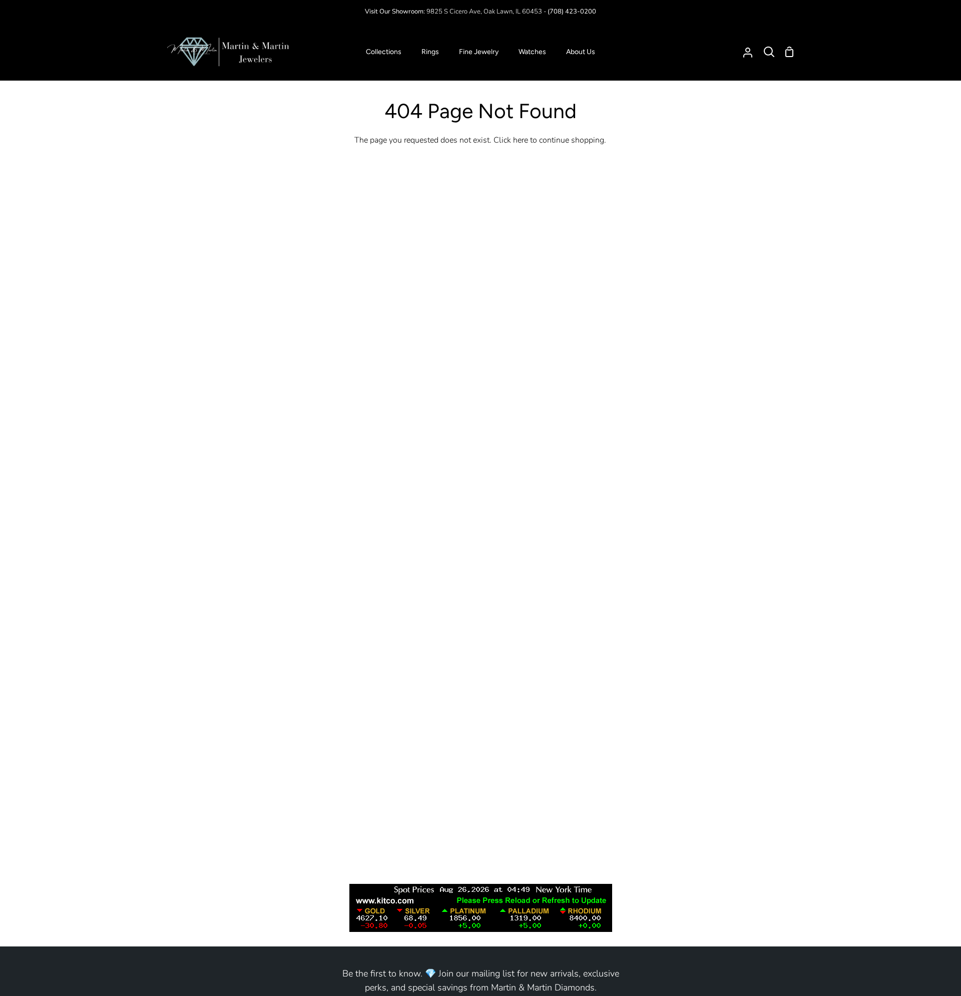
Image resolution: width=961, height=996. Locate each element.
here (520, 140)
